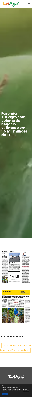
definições (26, 391)
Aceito (5, 394)
